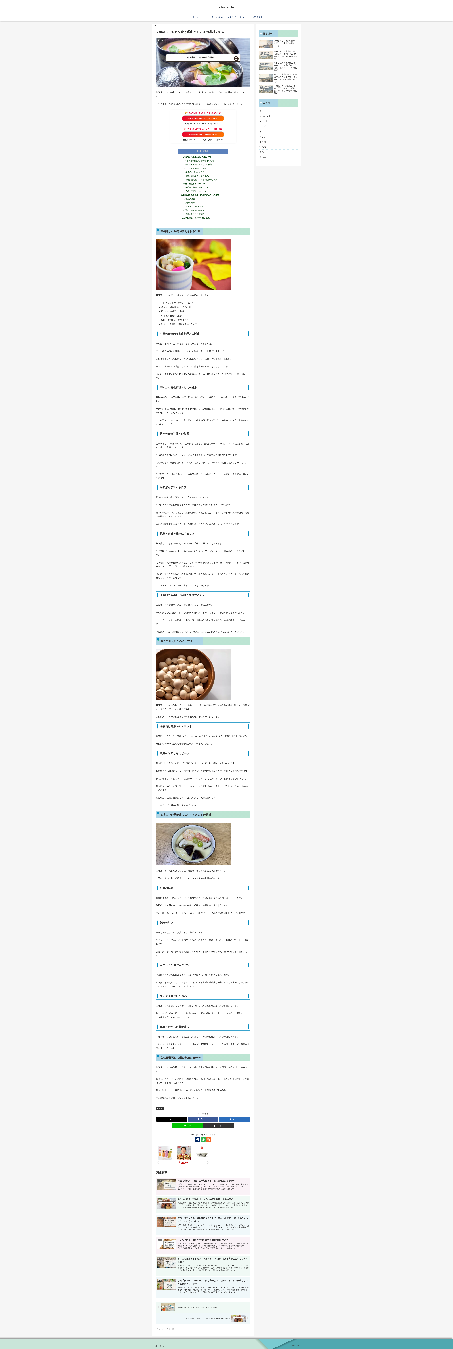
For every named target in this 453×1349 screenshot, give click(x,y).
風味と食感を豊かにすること (197, 176)
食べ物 (161, 1108)
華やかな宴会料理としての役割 (198, 164)
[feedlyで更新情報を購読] (203, 1139)
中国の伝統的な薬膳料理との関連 (199, 161)
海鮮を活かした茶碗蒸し (195, 214)
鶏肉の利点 (190, 203)
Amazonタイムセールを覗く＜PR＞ (203, 134)
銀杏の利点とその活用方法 (194, 183)
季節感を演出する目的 (194, 172)
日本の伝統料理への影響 (195, 168)
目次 (199, 151)
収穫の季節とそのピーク (195, 191)
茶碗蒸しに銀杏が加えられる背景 (197, 157)
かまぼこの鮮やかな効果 (195, 206)
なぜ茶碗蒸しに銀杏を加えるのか (197, 218)
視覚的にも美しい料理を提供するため (201, 180)
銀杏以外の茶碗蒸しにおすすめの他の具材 (201, 195)
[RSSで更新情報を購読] (208, 1139)
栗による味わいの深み (194, 210)
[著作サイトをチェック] (197, 1139)
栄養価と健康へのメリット (196, 187)
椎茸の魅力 (190, 199)
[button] (218, 1125)
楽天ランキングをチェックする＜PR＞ (203, 118)
